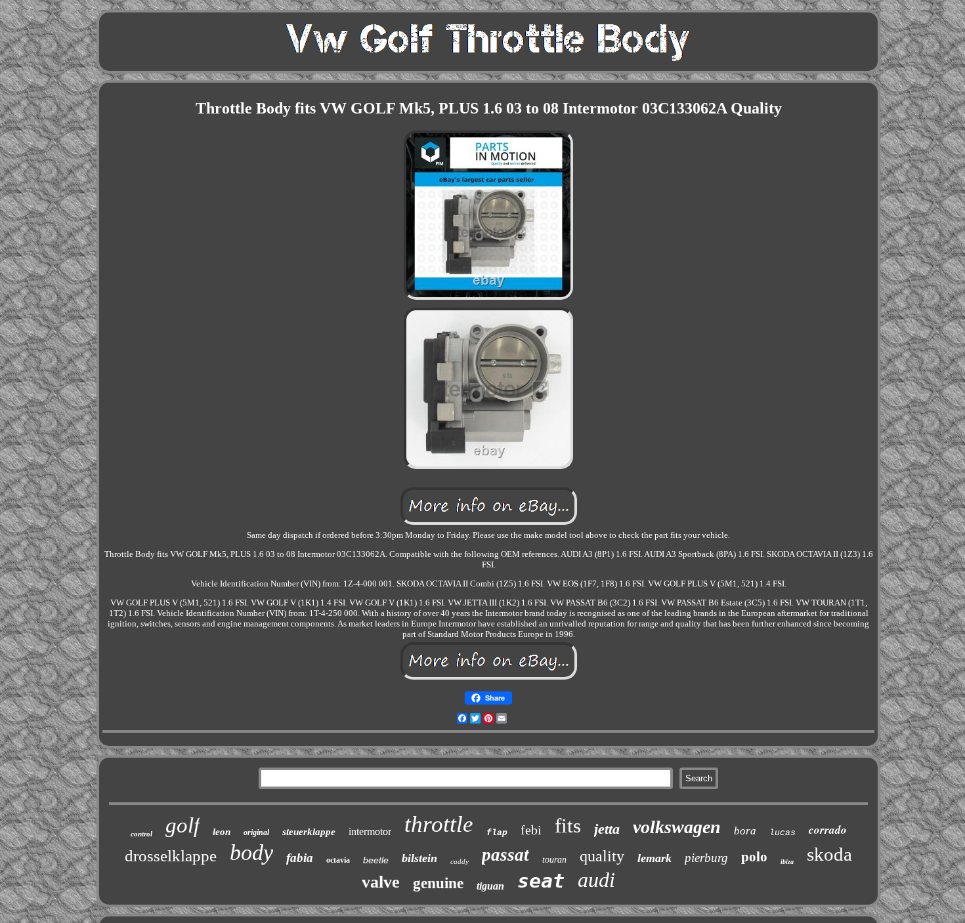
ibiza (787, 861)
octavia (338, 860)
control (141, 834)
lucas (782, 833)
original (256, 832)
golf (182, 825)
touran (554, 860)
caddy (459, 861)
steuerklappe (308, 832)
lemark (654, 858)
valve (381, 882)
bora (745, 831)
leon (221, 832)
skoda (829, 854)
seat (541, 880)
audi (596, 880)
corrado (828, 830)
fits (568, 825)
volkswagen (677, 827)
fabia (299, 858)
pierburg (706, 858)
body (251, 852)
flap (496, 833)
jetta (607, 829)
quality (602, 856)
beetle (376, 860)
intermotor (370, 831)
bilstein (419, 858)
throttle (438, 824)
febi (531, 830)
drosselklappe (171, 856)
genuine (438, 883)
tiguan (490, 886)
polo (754, 857)
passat (505, 855)
